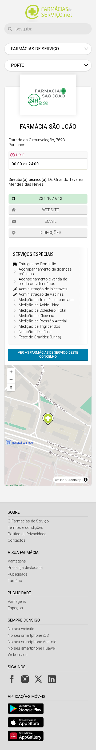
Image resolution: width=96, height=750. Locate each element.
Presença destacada (25, 567)
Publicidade (17, 574)
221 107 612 (50, 198)
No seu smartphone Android (32, 642)
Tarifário (15, 581)
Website (50, 210)
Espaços (15, 608)
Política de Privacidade (27, 534)
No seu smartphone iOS (28, 635)
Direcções (50, 232)
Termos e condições (25, 527)
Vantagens (17, 561)
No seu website (21, 629)
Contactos (17, 540)
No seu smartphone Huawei (31, 648)
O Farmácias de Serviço (28, 521)
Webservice (17, 655)
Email (51, 221)
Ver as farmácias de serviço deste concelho (48, 354)
